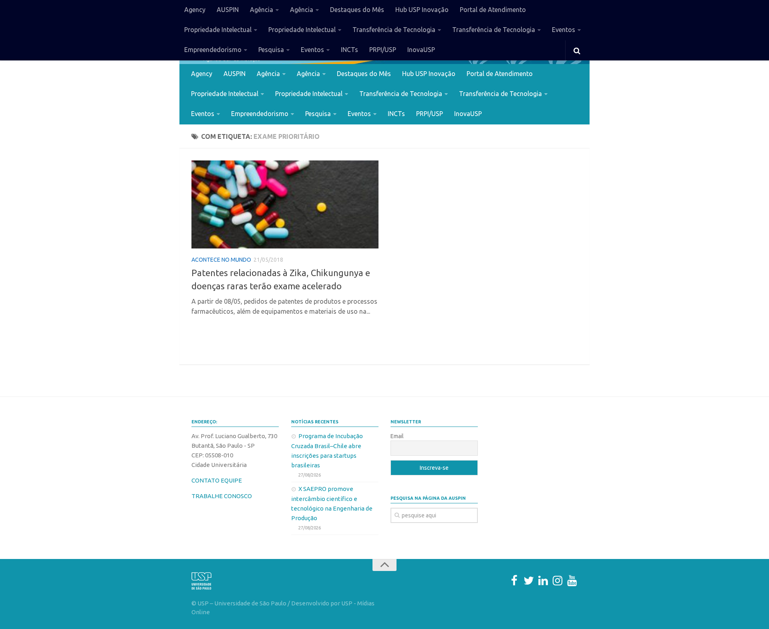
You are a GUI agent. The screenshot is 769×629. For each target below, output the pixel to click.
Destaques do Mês (357, 9)
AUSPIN (228, 9)
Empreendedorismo (213, 49)
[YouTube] (572, 580)
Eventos (563, 29)
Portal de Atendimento (493, 9)
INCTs (349, 49)
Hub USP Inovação (422, 9)
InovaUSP (421, 49)
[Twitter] (528, 580)
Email (397, 436)
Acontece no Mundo (221, 259)
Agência (261, 9)
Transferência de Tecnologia (393, 29)
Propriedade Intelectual (218, 29)
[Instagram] (557, 580)
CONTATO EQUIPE (216, 480)
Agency (194, 9)
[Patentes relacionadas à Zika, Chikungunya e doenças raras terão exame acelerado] (284, 204)
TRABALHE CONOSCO (221, 496)
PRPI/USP (382, 49)
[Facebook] (514, 580)
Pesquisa (271, 49)
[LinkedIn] (543, 580)
